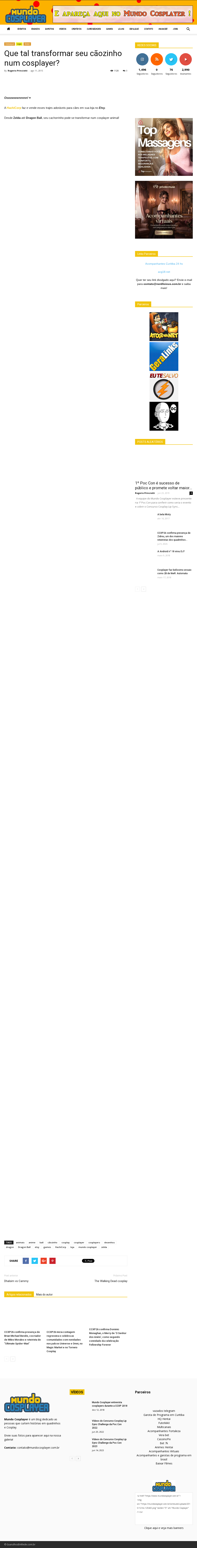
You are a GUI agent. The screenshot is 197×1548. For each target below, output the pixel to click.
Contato (148, 29)
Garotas (49, 29)
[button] (188, 29)
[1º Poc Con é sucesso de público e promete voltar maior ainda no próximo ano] (164, 464)
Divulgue (134, 29)
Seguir (142, 54)
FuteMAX (164, 1423)
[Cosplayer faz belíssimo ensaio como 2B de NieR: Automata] (144, 575)
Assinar (185, 54)
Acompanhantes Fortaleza (164, 1431)
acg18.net (164, 271)
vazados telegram (164, 1411)
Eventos (22, 29)
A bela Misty (164, 514)
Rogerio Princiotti (18, 70)
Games (109, 29)
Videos (62, 29)
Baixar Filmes (164, 1463)
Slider (27, 44)
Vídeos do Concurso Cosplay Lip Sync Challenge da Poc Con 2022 (109, 1424)
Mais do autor (44, 1294)
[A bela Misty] (144, 519)
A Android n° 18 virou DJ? (171, 551)
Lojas (121, 29)
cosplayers (94, 1242)
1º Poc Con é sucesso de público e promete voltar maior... (163, 485)
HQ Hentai (164, 1419)
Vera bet (164, 1435)
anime (32, 1242)
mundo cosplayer (87, 1247)
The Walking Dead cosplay (110, 1281)
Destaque (9, 44)
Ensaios (35, 29)
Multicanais (164, 1427)
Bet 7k (164, 1443)
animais (20, 1242)
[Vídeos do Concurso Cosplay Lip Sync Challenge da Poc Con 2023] (79, 1444)
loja (72, 1247)
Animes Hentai (164, 1447)
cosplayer (79, 1242)
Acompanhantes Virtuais (164, 1451)
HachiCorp (14, 107)
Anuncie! (163, 29)
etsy (37, 1247)
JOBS (175, 29)
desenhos (109, 1242)
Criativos (76, 29)
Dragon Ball (24, 1247)
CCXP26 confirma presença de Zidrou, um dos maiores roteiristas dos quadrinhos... (173, 536)
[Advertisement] (74, 85)
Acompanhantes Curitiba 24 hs (164, 263)
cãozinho (52, 1242)
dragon (10, 1247)
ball (41, 1242)
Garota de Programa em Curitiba (164, 1415)
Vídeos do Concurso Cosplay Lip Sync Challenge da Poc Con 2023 (109, 1443)
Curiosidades (94, 29)
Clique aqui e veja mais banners (164, 1528)
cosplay (66, 1242)
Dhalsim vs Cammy (16, 1281)
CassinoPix (164, 1439)
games (47, 1247)
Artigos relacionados (19, 1294)
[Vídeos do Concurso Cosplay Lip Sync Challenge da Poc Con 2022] (79, 1426)
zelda (104, 1247)
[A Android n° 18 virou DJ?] (144, 556)
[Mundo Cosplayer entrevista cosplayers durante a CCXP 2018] (79, 1407)
